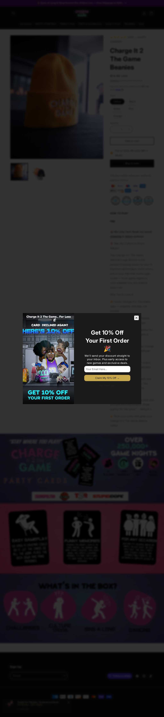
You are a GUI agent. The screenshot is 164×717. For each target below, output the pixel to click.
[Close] (136, 318)
